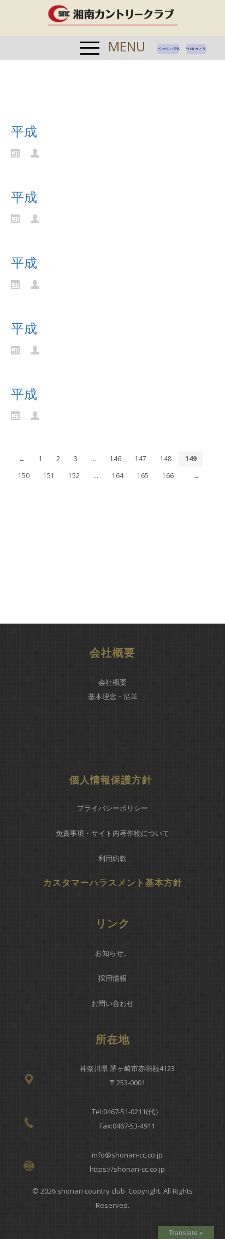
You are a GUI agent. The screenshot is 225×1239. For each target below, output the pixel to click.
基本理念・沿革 (113, 696)
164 (117, 475)
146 (115, 458)
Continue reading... (51, 170)
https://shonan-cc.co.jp (127, 1169)
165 (143, 475)
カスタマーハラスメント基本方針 (112, 882)
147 (140, 458)
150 (23, 475)
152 (74, 475)
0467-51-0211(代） (132, 1111)
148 (165, 458)
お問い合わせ (112, 1003)
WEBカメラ (196, 48)
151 (49, 475)
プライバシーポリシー (112, 808)
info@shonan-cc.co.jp (127, 1155)
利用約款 (112, 858)
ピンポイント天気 (168, 48)
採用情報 (112, 978)
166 (168, 475)
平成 (24, 131)
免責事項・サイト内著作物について (112, 833)
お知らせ (109, 953)
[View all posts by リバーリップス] (38, 152)
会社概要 (112, 682)
